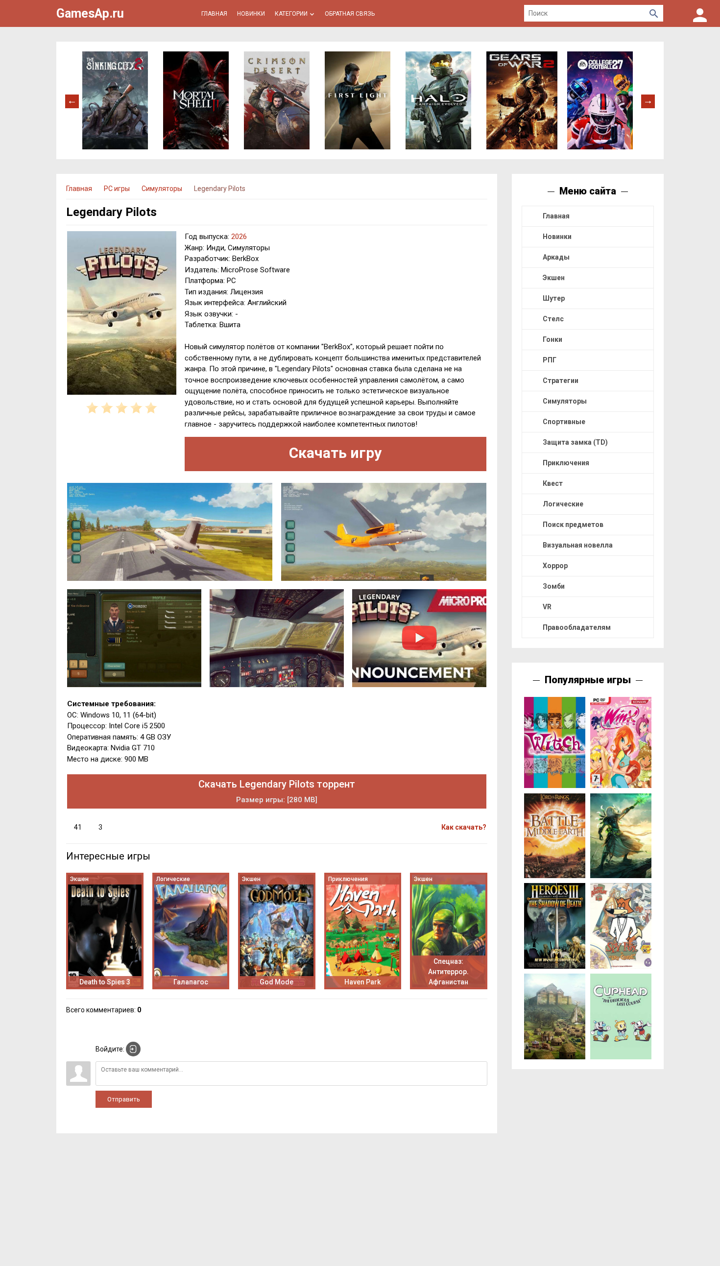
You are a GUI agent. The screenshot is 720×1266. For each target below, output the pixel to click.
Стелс (553, 319)
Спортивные (564, 422)
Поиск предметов (573, 524)
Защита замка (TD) (575, 442)
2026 (239, 236)
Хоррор (555, 566)
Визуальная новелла (578, 545)
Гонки (552, 339)
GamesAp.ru (90, 13)
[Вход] (700, 13)
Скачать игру (335, 452)
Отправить (123, 1099)
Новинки (557, 236)
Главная (556, 216)
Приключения (566, 463)
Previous (72, 100)
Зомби (554, 586)
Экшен (554, 278)
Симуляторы (565, 401)
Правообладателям (577, 627)
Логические (563, 504)
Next (648, 100)
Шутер (554, 298)
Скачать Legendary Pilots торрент (276, 791)
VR (547, 607)
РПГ (549, 360)
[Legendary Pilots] (121, 314)
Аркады (556, 257)
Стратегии (560, 380)
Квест (553, 483)
